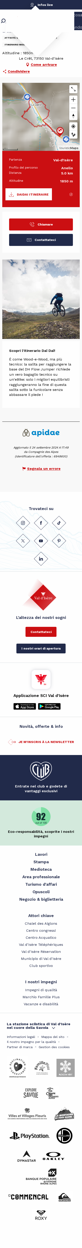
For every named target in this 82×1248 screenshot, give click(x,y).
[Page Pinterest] (59, 541)
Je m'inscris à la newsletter (46, 742)
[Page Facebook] (41, 523)
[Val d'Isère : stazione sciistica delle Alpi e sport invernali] (33, 28)
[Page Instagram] (23, 523)
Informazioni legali (21, 1036)
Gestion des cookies (54, 1047)
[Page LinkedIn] (41, 559)
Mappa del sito (52, 1036)
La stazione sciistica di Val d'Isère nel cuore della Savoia (38, 1026)
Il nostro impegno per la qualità (31, 1041)
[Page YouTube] (41, 541)
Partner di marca (20, 1047)
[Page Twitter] (23, 541)
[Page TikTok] (59, 523)
